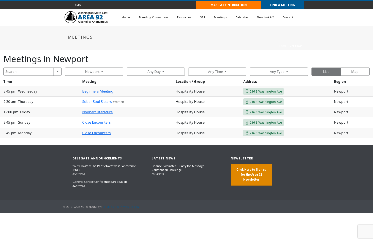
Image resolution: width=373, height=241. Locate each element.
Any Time (215, 71)
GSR (202, 17)
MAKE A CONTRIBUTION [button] (229, 5)
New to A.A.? (265, 17)
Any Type (277, 71)
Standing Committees (153, 17)
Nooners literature (97, 112)
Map (355, 71)
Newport (92, 71)
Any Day (154, 71)
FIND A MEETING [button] (282, 5)
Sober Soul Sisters (97, 101)
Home (126, 17)
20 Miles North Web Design (121, 206)
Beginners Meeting (97, 91)
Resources (184, 17)
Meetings (220, 17)
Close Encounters (96, 122)
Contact (288, 17)
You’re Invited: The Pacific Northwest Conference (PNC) (104, 168)
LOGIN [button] (76, 5)
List (326, 71)
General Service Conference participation (100, 182)
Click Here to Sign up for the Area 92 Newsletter (251, 174)
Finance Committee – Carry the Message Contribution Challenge (178, 168)
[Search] (58, 72)
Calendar (241, 17)
